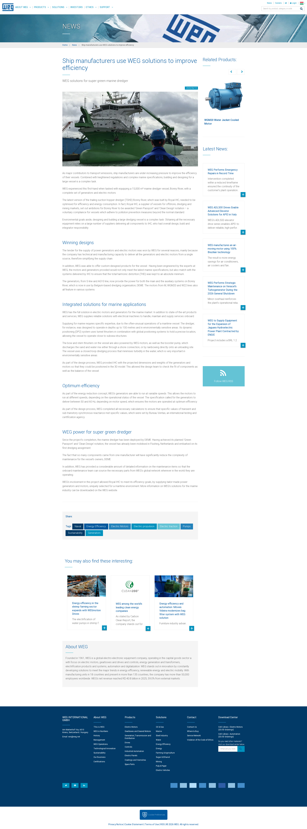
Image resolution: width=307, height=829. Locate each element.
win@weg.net (74, 737)
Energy (159, 748)
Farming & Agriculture (165, 753)
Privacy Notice (115, 824)
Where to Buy (193, 731)
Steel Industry (162, 735)
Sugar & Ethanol (163, 757)
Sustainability (75, 532)
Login (294, 3)
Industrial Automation (134, 751)
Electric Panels (131, 755)
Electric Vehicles (163, 770)
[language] (302, 3)
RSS (162, 824)
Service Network (194, 735)
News (269, 3)
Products (40, 7)
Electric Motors (119, 526)
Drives (127, 743)
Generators (94, 532)
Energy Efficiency (96, 526)
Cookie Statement (134, 824)
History (97, 735)
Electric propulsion (144, 526)
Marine (159, 731)
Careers (278, 3)
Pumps (187, 526)
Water (158, 740)
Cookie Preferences (156, 815)
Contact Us (192, 727)
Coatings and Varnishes (135, 760)
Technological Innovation (105, 748)
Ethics (90, 7)
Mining (159, 762)
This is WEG (99, 727)
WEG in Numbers (101, 731)
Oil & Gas (160, 727)
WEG (7, 7)
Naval (78, 526)
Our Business (100, 757)
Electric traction (168, 526)
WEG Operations (101, 744)
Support (105, 7)
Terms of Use (152, 824)
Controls (128, 747)
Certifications (99, 762)
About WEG (21, 7)
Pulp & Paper (161, 766)
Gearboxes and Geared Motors (138, 731)
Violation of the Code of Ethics (200, 740)
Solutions (58, 7)
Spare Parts (130, 764)
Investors (77, 7)
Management (99, 740)
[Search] (301, 9)
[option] (86, 600)
